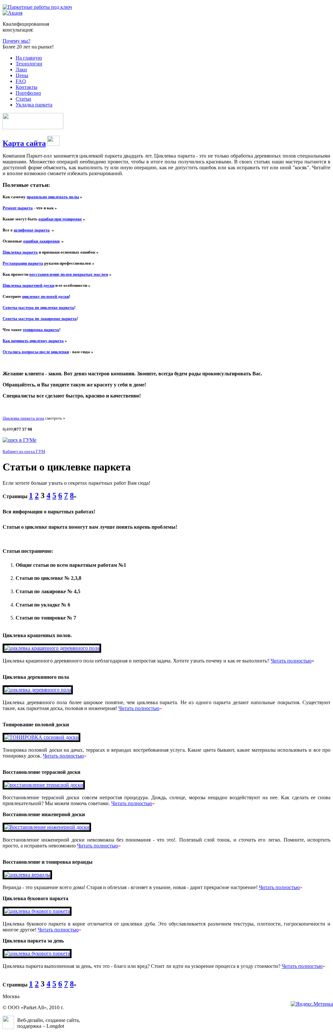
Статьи (23, 99)
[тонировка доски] (41, 737)
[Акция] (12, 13)
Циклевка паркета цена (23, 418)
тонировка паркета (41, 329)
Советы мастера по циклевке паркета (38, 307)
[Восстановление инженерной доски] (47, 827)
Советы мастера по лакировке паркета (40, 318)
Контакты (26, 87)
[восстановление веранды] (27, 874)
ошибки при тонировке (60, 218)
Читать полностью (291, 660)
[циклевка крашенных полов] (52, 648)
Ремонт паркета (18, 207)
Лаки (21, 69)
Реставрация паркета (23, 263)
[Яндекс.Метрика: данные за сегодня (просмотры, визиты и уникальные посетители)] (312, 1004)
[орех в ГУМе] (19, 440)
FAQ (21, 81)
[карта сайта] (53, 144)
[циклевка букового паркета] (37, 911)
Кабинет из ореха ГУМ (24, 451)
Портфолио (28, 93)
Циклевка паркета (20, 252)
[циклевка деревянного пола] (38, 689)
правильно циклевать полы (53, 196)
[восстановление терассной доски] (44, 785)
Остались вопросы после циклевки (36, 351)
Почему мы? (16, 41)
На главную (29, 58)
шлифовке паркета (32, 230)
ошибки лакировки (41, 241)
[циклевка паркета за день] (37, 953)
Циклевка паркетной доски (28, 285)
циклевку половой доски (45, 296)
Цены (22, 75)
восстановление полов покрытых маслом (68, 274)
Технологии (29, 63)
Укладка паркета (34, 104)
